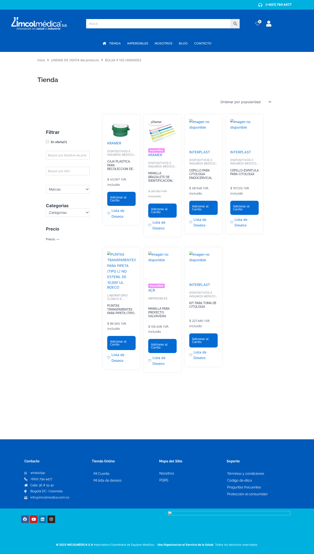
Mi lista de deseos (108, 480)
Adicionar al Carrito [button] (118, 199)
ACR (151, 290)
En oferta (59, 142)
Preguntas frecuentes (244, 487)
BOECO (113, 287)
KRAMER (114, 143)
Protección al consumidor (247, 494)
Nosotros (166, 473)
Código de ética (239, 480)
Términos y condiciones (245, 474)
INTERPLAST (199, 152)
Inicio (41, 60)
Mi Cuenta (101, 474)
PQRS (163, 480)
